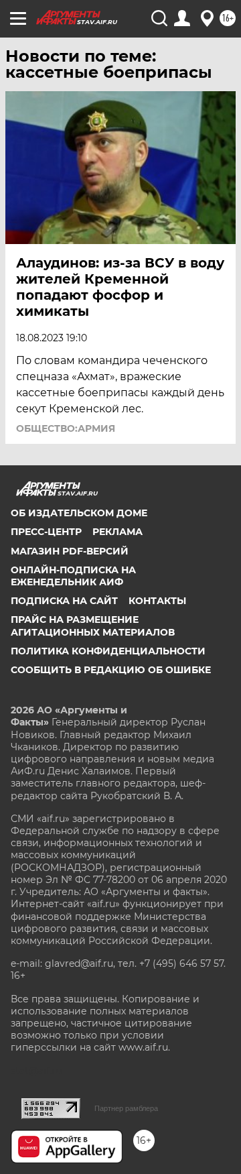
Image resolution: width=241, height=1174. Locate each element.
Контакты (157, 601)
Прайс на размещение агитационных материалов (93, 625)
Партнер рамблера (126, 1108)
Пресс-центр (46, 532)
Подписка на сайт (64, 601)
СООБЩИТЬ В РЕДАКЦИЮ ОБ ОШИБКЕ (111, 670)
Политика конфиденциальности (108, 651)
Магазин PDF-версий (70, 551)
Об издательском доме (79, 513)
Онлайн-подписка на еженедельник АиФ (73, 576)
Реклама (117, 532)
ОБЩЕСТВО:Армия (65, 428)
